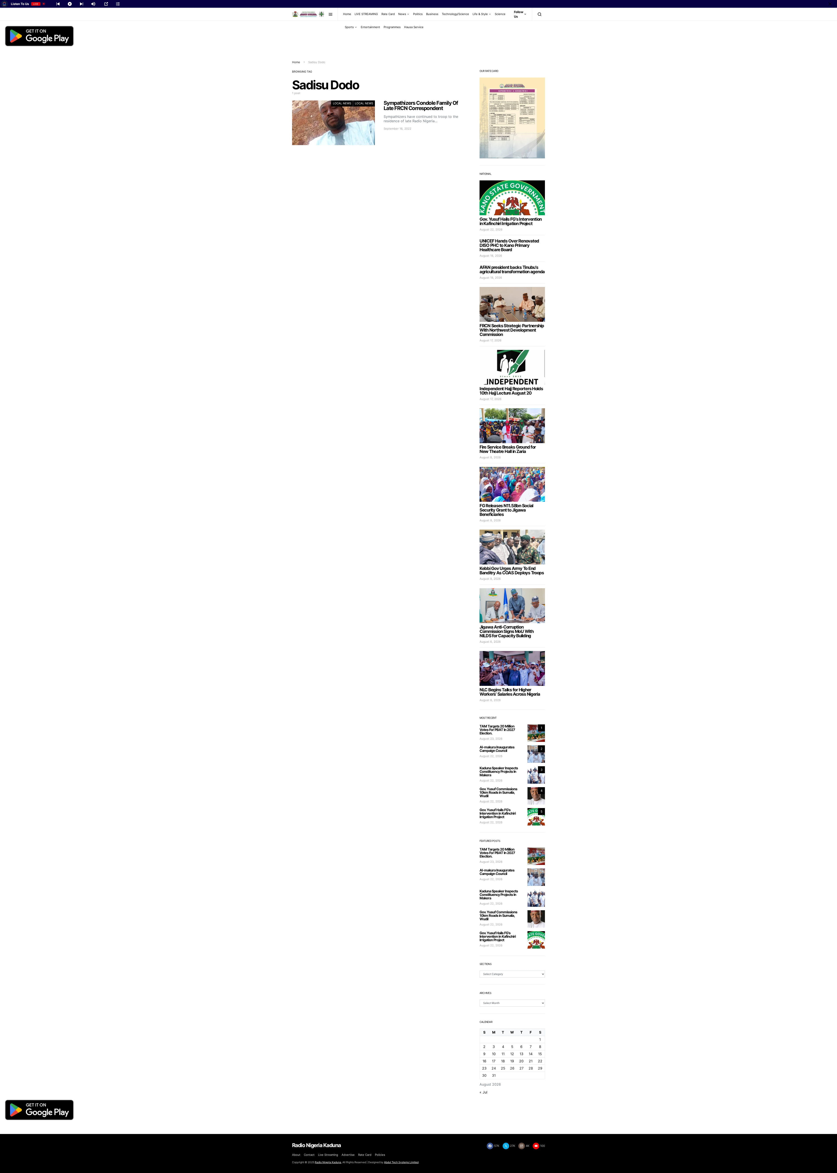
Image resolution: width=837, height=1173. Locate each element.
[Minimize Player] (830, 4)
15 (540, 1054)
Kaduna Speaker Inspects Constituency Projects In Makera (499, 771)
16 (484, 1061)
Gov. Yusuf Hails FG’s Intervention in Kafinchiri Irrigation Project (511, 221)
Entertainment (370, 27)
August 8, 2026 (490, 457)
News (402, 14)
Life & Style (480, 14)
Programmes (392, 27)
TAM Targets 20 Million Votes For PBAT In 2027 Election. (497, 729)
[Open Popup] (106, 4)
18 (503, 1061)
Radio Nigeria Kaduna (328, 1162)
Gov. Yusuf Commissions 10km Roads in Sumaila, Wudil (498, 792)
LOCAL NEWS (342, 103)
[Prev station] (81, 4)
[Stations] (118, 4)
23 (484, 1068)
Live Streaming (328, 1154)
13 (521, 1054)
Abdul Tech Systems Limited (401, 1162)
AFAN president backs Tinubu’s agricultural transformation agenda (512, 269)
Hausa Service (414, 27)
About (296, 1154)
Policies (380, 1154)
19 (512, 1061)
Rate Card (388, 14)
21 (530, 1061)
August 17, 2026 (490, 340)
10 (494, 1054)
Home (347, 14)
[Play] (69, 4)
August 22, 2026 (491, 229)
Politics (418, 14)
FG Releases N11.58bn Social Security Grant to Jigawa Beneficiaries (506, 510)
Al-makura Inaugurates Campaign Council (497, 749)
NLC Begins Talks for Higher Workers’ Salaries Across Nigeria (510, 692)
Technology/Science (455, 14)
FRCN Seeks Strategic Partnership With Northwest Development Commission (512, 330)
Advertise (348, 1154)
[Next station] (58, 4)
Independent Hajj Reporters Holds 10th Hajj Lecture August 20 (511, 391)
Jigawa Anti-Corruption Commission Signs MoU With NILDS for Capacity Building (507, 631)
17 (493, 1061)
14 (530, 1054)
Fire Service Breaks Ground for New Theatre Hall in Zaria (508, 449)
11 (503, 1054)
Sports (349, 27)
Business (432, 14)
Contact (309, 1154)
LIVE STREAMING (366, 14)
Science (500, 14)
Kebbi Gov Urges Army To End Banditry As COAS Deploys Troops (512, 570)
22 (540, 1061)
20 (521, 1061)
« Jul (483, 1092)
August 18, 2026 (491, 255)
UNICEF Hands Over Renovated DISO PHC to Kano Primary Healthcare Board (509, 245)
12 (512, 1054)
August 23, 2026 (491, 738)
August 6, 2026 (490, 641)
